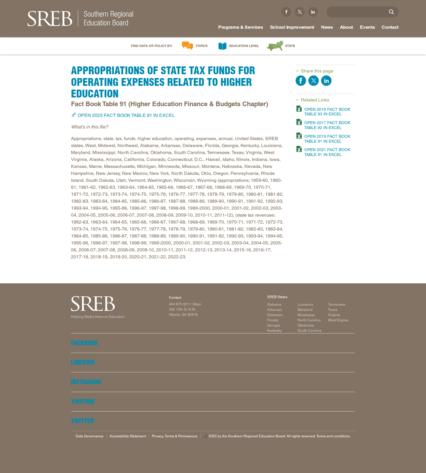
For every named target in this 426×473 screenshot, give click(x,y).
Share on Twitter (313, 80)
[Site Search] (391, 11)
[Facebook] (286, 12)
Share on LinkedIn (326, 80)
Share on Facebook (301, 80)
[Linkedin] (313, 12)
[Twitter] (300, 12)
